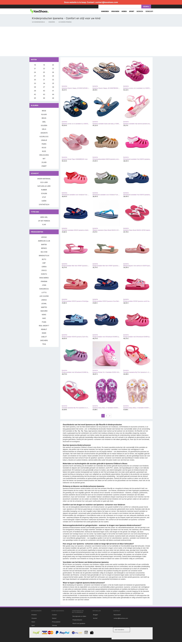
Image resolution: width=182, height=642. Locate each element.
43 (44, 94)
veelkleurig (44, 155)
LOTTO (44, 292)
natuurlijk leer (43, 186)
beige (44, 111)
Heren (33, 622)
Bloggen (95, 614)
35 (53, 83)
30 (35, 80)
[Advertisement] (63, 41)
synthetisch (44, 204)
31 (44, 80)
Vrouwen (34, 618)
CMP (44, 263)
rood (44, 147)
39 (35, 91)
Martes (44, 307)
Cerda (44, 267)
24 (35, 72)
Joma (44, 285)
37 (44, 87)
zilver (44, 162)
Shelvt (44, 337)
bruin (44, 118)
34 (44, 83)
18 (35, 65)
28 (44, 76)
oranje (44, 140)
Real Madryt (44, 326)
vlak (44, 224)
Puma (44, 322)
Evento (44, 274)
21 (35, 68)
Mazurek (44, 311)
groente (44, 133)
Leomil (44, 303)
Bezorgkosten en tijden (79, 616)
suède (44, 201)
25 (44, 72)
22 (44, 68)
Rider (44, 333)
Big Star (44, 252)
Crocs (44, 270)
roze (44, 151)
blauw (44, 114)
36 (35, 87)
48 (53, 98)
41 (53, 91)
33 (35, 83)
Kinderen (34, 614)
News (44, 314)
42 (35, 94)
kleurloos (44, 136)
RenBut (44, 329)
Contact (54, 614)
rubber (44, 190)
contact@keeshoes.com (106, 2)
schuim (44, 193)
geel (44, 122)
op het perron (44, 221)
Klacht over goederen (79, 623)
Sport (33, 625)
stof (44, 197)
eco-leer (44, 182)
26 (53, 72)
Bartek (44, 244)
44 (53, 94)
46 (44, 98)
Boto (44, 259)
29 (53, 76)
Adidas (44, 237)
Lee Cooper (44, 296)
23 (53, 68)
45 (35, 98)
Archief (95, 618)
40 (44, 91)
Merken (140, 11)
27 (35, 76)
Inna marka (44, 278)
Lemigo (44, 300)
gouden (44, 125)
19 (44, 65)
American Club (44, 241)
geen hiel (44, 217)
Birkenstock (44, 255)
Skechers (44, 340)
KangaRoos (44, 289)
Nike (44, 318)
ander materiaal (44, 179)
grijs (44, 129)
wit (44, 159)
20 (53, 65)
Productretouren (77, 620)
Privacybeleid (56, 622)
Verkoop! (149, 11)
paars (44, 144)
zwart (44, 166)
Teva (44, 344)
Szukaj (146, 6)
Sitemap (54, 625)
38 (53, 87)
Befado (44, 248)
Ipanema (44, 281)
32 (53, 80)
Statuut (54, 618)
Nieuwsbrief (117, 614)
